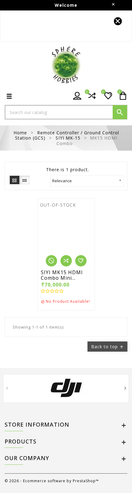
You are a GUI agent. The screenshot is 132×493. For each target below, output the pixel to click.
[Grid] (14, 180)
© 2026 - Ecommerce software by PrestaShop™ (52, 480)
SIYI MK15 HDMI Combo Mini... (62, 275)
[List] (24, 180)
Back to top (107, 346)
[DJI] (66, 388)
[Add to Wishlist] (81, 260)
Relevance (87, 180)
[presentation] (7, 388)
